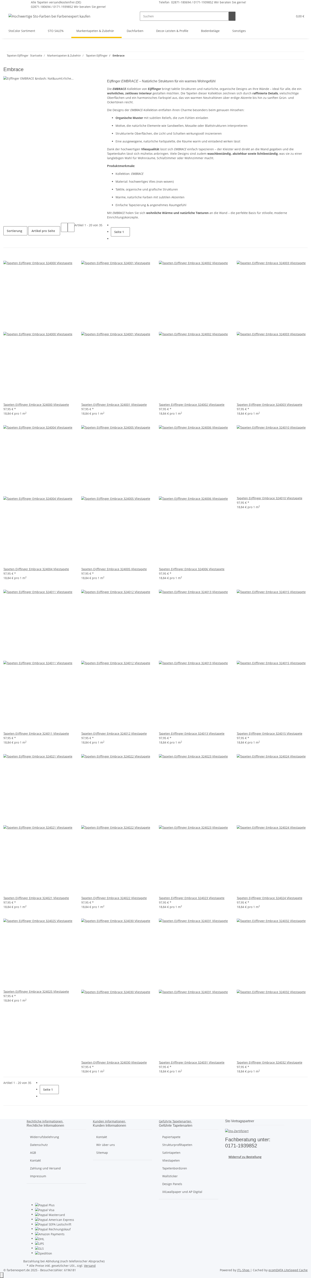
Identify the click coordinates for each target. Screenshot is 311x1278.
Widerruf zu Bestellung (244, 1157)
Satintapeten (171, 1153)
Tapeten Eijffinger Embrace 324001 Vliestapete (114, 405)
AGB (33, 1153)
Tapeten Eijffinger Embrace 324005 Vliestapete (114, 569)
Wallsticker (170, 1176)
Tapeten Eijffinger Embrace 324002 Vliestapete (191, 405)
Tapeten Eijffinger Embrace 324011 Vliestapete (36, 733)
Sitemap (102, 1153)
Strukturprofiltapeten (177, 1145)
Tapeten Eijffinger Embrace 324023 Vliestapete (191, 898)
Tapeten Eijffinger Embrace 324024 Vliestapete (269, 898)
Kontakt (35, 1160)
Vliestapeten (171, 1160)
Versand (90, 1266)
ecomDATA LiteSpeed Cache (288, 1270)
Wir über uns (105, 1145)
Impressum (38, 1176)
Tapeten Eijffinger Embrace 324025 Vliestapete (36, 992)
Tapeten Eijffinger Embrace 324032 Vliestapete (269, 1062)
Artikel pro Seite (43, 231)
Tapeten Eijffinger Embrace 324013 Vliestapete (191, 733)
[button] (281, 16)
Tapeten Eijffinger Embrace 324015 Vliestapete (269, 733)
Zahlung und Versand (45, 1168)
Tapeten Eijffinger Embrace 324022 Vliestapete (114, 898)
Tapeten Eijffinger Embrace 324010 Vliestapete (269, 498)
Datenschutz (39, 1145)
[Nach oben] (1, 1275)
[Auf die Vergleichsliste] (6, 255)
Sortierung (14, 231)
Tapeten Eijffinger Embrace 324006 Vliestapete (191, 569)
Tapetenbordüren (174, 1168)
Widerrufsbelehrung (44, 1137)
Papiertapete (171, 1137)
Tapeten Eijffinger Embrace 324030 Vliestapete (114, 1062)
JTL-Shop (243, 1270)
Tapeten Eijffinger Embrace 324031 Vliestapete (191, 1062)
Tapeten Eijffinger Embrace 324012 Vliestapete (114, 733)
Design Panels (172, 1184)
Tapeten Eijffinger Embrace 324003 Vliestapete (269, 405)
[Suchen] (232, 16)
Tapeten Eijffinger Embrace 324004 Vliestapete (36, 569)
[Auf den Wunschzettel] (13, 255)
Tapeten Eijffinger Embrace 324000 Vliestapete (36, 405)
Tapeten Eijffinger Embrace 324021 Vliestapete (36, 898)
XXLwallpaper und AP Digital (182, 1192)
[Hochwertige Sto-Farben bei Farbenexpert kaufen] (49, 16)
